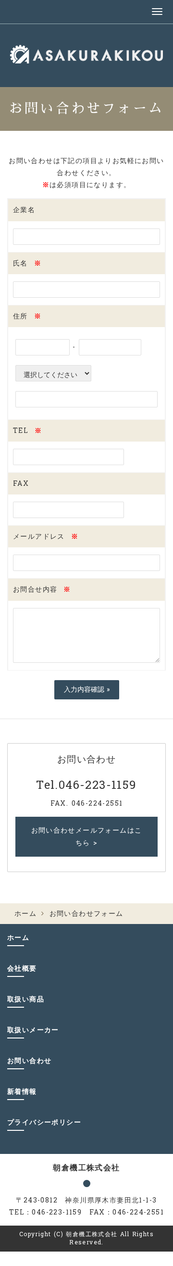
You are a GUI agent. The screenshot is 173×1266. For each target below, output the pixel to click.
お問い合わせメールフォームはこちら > (86, 836)
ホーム (25, 914)
